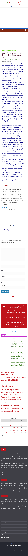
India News (4, 380)
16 (25, 427)
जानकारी (22, 491)
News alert (21, 392)
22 (21, 430)
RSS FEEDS (15, 545)
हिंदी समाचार (15, 411)
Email (3, 270)
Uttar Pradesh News (6, 517)
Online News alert (13, 394)
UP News (24, 4)
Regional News (6, 397)
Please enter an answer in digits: (9, 282)
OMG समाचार (4, 394)
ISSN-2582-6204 (13, 380)
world (18, 401)
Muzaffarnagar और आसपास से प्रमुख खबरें (9, 50)
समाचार (22, 408)
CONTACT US (9, 545)
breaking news (7, 375)
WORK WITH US (5, 538)
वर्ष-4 (10, 408)
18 (6, 430)
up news (14, 399)
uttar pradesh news (12, 401)
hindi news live (5, 377)
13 (14, 427)
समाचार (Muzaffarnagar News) (6, 411)
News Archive (4, 529)
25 (6, 432)
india (24, 377)
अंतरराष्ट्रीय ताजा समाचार (7, 403)
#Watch (8, 306)
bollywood (12, 372)
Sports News (4, 526)
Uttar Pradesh (4, 401)
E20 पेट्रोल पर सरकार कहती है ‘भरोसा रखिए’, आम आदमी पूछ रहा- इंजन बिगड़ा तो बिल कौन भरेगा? (17, 343)
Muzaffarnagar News (7, 61)
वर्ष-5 (13, 408)
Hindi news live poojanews (17, 377)
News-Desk (6, 59)
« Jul (14, 439)
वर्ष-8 (17, 408)
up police (19, 399)
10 (3, 427)
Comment (4, 246)
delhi (20, 375)
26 (10, 432)
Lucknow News (21, 383)
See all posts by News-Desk (8, 212)
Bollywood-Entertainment (7, 535)
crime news (15, 375)
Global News (10, 4)
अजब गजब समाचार (17, 403)
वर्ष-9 (18, 408)
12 (10, 427)
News (17, 64)
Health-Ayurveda (5, 532)
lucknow (16, 383)
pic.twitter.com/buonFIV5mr (16, 320)
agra (2, 372)
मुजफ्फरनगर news (13, 405)
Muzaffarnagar (17, 4)
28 (17, 432)
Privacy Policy (17, 508)
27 (14, 432)
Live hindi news (7, 383)
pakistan (20, 394)
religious (13, 397)
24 (3, 432)
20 (14, 430)
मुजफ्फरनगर (4, 405)
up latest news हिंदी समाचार (6, 399)
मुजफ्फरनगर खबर (5, 408)
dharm (23, 375)
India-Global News (5, 520)
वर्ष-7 (15, 408)
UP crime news (18, 397)
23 (25, 430)
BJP (8, 372)
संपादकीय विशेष (4, 523)
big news (5, 372)
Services (4, 4)
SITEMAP (19, 545)
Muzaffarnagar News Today (10, 392)
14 (17, 427)
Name (3, 264)
